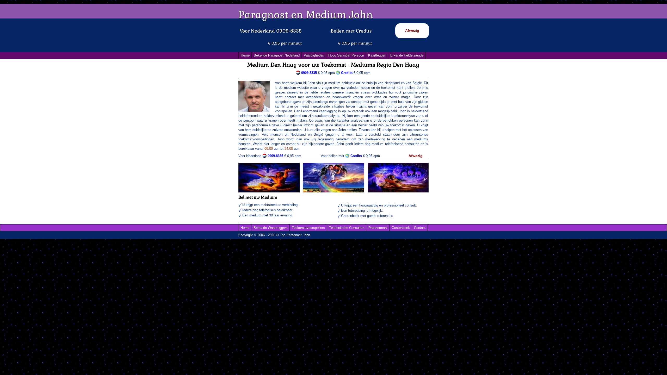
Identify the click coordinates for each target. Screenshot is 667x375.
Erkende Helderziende (406, 55)
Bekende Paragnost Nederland (277, 55)
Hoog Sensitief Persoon (346, 55)
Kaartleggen (377, 55)
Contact (420, 228)
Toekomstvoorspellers (308, 228)
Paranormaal (377, 228)
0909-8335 (309, 73)
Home (245, 55)
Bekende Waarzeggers (271, 228)
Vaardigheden (314, 55)
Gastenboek (401, 228)
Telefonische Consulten (346, 228)
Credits (356, 156)
